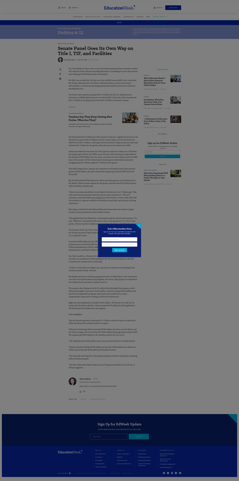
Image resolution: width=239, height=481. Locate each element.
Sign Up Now (119, 250)
